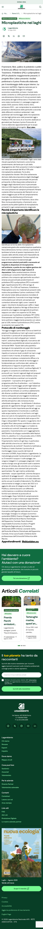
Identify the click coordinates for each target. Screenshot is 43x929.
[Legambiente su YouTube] (28, 725)
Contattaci (6, 796)
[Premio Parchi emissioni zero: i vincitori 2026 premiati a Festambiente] (11, 619)
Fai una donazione (20, 578)
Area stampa (7, 803)
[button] (21, 645)
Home (6, 13)
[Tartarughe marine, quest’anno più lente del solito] (32, 618)
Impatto (5, 751)
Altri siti (5, 815)
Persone (5, 744)
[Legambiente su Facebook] (8, 725)
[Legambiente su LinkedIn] (34, 725)
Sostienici (5, 769)
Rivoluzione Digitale (9, 818)
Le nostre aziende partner (11, 822)
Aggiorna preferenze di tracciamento (16, 910)
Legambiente (10, 637)
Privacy (4, 897)
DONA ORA (21, 2)
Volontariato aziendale (10, 787)
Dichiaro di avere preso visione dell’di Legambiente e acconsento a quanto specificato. (21, 682)
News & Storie (16, 13)
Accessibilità (7, 906)
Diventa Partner (7, 784)
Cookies (5, 902)
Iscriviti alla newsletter (21, 689)
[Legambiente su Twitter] (14, 725)
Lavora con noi (7, 799)
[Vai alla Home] (21, 7)
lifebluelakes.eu (30, 541)
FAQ (3, 812)
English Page (6, 914)
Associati (5, 772)
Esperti (4, 748)
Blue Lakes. (31, 127)
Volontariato (6, 775)
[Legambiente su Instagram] (21, 725)
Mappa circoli (7, 760)
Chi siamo (5, 741)
